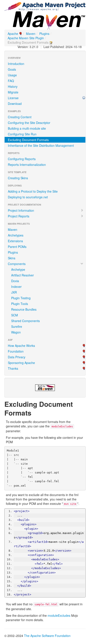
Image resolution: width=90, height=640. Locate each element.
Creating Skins (18, 178)
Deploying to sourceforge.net (28, 197)
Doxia (15, 281)
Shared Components (25, 321)
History (12, 86)
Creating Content (19, 117)
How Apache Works (21, 345)
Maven (30, 33)
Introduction (16, 63)
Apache (13, 33)
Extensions (15, 241)
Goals (12, 69)
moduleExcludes (59, 615)
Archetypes (15, 235)
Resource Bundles (23, 309)
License (13, 98)
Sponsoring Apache (21, 362)
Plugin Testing (21, 298)
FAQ (11, 81)
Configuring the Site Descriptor (29, 122)
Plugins (44, 33)
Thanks (13, 368)
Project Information (21, 210)
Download (15, 103)
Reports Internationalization (27, 164)
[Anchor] (34, 412)
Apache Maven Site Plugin (26, 38)
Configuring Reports (22, 159)
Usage (12, 75)
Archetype (18, 269)
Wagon (16, 332)
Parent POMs (17, 246)
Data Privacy (16, 357)
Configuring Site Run (22, 134)
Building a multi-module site (27, 128)
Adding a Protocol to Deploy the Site (33, 191)
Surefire (16, 326)
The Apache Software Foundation (47, 635)
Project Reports (18, 216)
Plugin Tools (19, 303)
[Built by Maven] (45, 387)
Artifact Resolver (22, 275)
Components (17, 264)
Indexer (16, 286)
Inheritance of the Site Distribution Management (41, 145)
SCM (14, 315)
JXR (14, 292)
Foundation (16, 351)
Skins (11, 258)
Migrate (13, 92)
